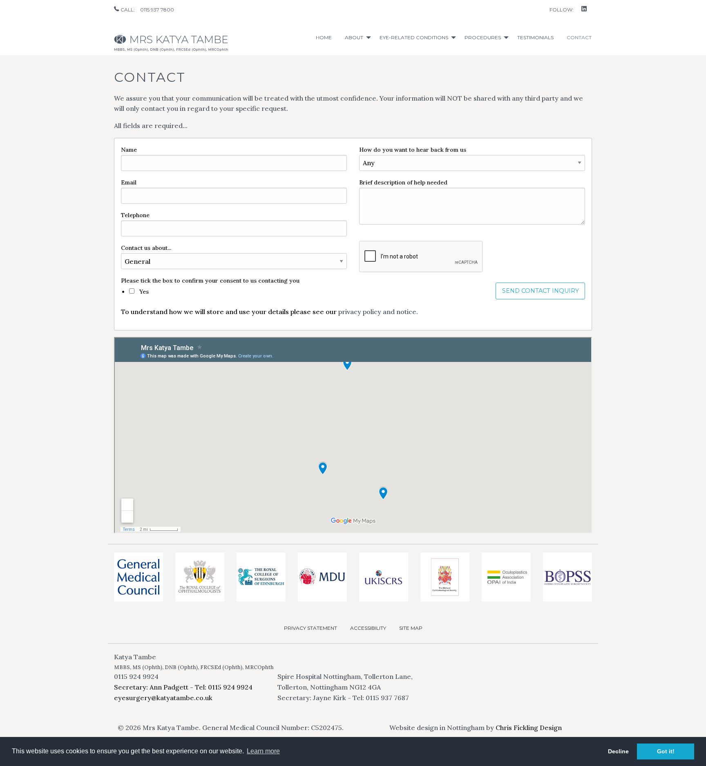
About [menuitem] (354, 37)
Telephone (135, 215)
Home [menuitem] (324, 37)
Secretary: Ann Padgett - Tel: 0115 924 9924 (183, 687)
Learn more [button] (263, 751)
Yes (143, 291)
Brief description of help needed (403, 182)
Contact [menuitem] (579, 37)
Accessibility (368, 628)
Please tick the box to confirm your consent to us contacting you (210, 280)
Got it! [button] (666, 751)
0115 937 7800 (157, 10)
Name (129, 149)
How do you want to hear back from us (412, 149)
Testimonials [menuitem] (535, 37)
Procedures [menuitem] (483, 37)
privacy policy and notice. (378, 312)
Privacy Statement (310, 628)
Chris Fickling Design (529, 727)
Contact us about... (146, 248)
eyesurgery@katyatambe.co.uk (163, 698)
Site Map (410, 628)
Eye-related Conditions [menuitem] (414, 37)
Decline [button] (618, 751)
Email (128, 182)
